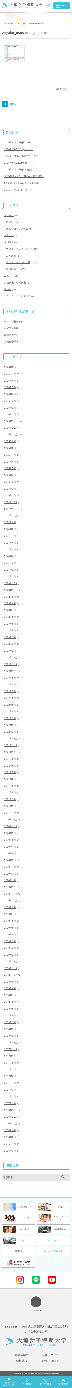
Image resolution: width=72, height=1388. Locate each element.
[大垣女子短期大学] (22, 6)
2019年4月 (10, 934)
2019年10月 (10, 900)
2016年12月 (10, 1110)
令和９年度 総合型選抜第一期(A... (22, 156)
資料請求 (21, 1360)
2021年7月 (10, 772)
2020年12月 (10, 819)
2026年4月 (10, 394)
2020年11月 (10, 826)
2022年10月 (10, 671)
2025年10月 (10, 434)
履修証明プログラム (17, 229)
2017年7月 (10, 1069)
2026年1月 (10, 414)
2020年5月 (10, 860)
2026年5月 (10, 387)
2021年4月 (10, 792)
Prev (13, 103)
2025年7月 (10, 455)
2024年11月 (10, 509)
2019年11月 (10, 894)
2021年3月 (10, 799)
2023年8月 (10, 603)
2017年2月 (10, 1096)
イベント (9, 242)
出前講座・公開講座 (15, 282)
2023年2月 (10, 644)
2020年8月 (10, 840)
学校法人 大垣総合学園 (53, 1251)
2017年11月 (10, 1049)
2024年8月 (10, 529)
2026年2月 (10, 408)
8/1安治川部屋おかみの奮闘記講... (22, 183)
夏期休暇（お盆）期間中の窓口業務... (24, 176)
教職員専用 (22, 1355)
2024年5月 (10, 549)
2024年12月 (10, 502)
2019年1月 (10, 955)
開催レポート (13, 269)
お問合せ (9, 235)
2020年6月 (10, 853)
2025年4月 (10, 475)
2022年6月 (10, 698)
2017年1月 (10, 1103)
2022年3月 (10, 718)
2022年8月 (10, 684)
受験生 (7, 289)
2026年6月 (10, 381)
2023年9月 (10, 597)
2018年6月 (10, 1002)
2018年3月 (10, 1022)
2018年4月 (10, 1015)
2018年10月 (10, 975)
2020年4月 (10, 867)
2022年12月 (10, 657)
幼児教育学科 (11, 328)
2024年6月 (10, 543)
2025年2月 (10, 489)
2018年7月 (10, 995)
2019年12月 (10, 887)
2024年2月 (10, 570)
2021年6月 (10, 779)
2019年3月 (10, 941)
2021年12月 (10, 738)
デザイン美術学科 (13, 321)
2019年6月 (10, 921)
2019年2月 (10, 948)
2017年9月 (10, 1063)
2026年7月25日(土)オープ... (19, 190)
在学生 (9, 222)
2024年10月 (10, 515)
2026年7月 (10, 374)
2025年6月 (10, 462)
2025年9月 (10, 441)
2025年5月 (10, 468)
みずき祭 (11, 255)
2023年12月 (10, 583)
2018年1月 (10, 1036)
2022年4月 (10, 711)
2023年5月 (10, 624)
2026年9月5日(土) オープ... (18, 149)
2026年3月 (10, 401)
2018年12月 (10, 961)
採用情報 (18, 1251)
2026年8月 (10, 367)
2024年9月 (10, 522)
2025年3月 (10, 482)
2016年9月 (10, 1130)
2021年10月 (10, 752)
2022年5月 (10, 705)
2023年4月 (10, 630)
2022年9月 (10, 678)
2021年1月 (10, 813)
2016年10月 (10, 1123)
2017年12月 (10, 1042)
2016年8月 (10, 1137)
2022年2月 (10, 725)
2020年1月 (10, 880)
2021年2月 (10, 806)
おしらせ (9, 215)
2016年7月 (10, 1144)
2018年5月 (10, 1009)
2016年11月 (10, 1117)
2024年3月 (10, 563)
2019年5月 (10, 928)
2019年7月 (10, 914)
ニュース (9, 276)
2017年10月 (10, 1056)
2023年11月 (10, 590)
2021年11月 (10, 745)
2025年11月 (10, 428)
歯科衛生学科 (11, 335)
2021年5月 (10, 786)
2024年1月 (10, 576)
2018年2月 (10, 1029)
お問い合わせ (53, 1240)
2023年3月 (10, 637)
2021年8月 (10, 766)
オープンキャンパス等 (18, 262)
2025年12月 (10, 421)
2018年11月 (10, 968)
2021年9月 (10, 759)
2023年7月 (10, 610)
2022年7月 (10, 691)
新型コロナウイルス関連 (17, 296)
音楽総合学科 (11, 341)
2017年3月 (10, 1090)
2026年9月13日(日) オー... (18, 142)
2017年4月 (10, 1083)
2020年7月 (10, 847)
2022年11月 (10, 664)
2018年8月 (10, 988)
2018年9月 (10, 982)
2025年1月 (10, 495)
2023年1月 (10, 651)
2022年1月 (10, 732)
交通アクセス (50, 1355)
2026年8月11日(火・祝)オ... (19, 169)
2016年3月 (10, 1151)
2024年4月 (10, 556)
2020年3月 (10, 874)
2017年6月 (10, 1076)
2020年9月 (10, 833)
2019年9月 (10, 907)
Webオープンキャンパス (19, 249)
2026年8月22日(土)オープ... (19, 163)
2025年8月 (10, 448)
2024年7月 (10, 536)
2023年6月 (10, 617)
